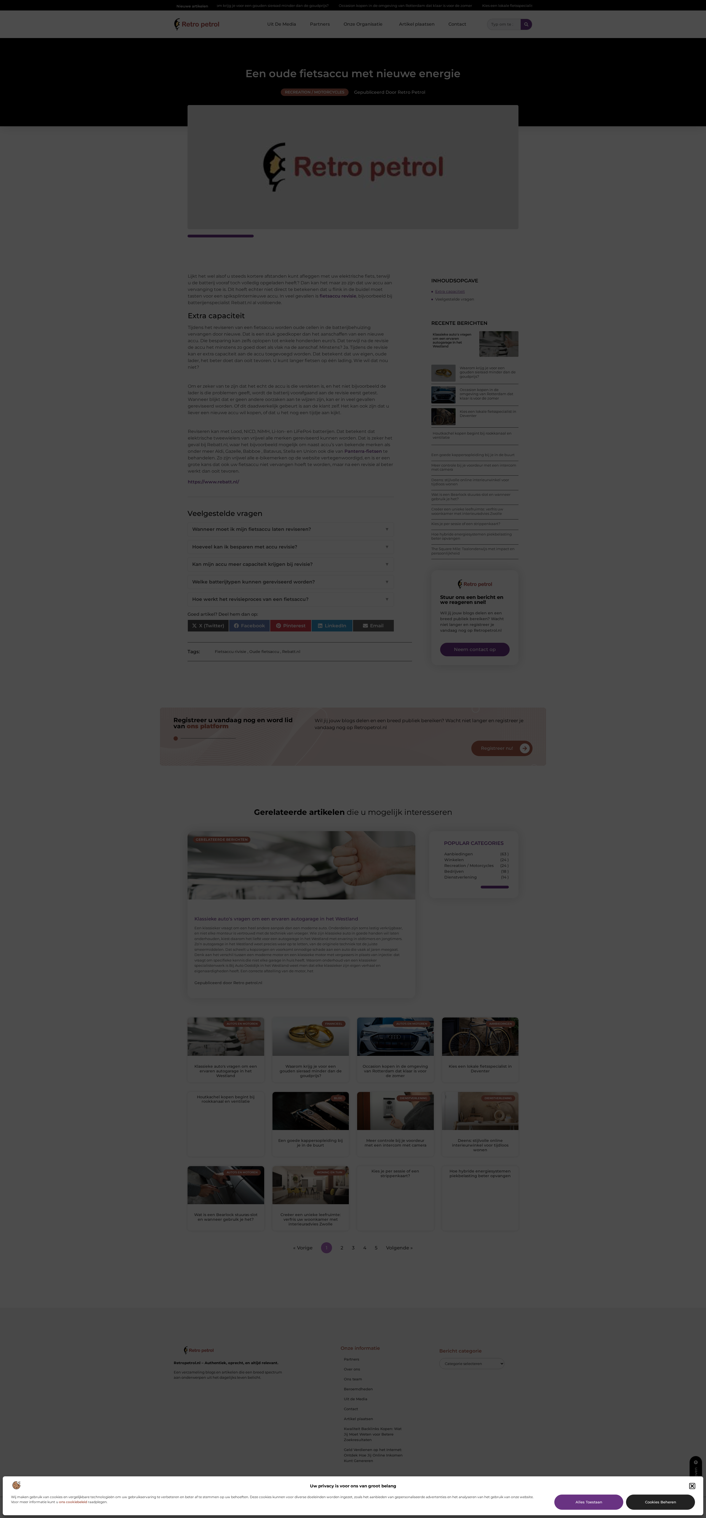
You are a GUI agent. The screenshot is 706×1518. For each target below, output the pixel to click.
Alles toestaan (589, 1502)
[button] (692, 1486)
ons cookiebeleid (73, 1502)
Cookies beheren (660, 1502)
